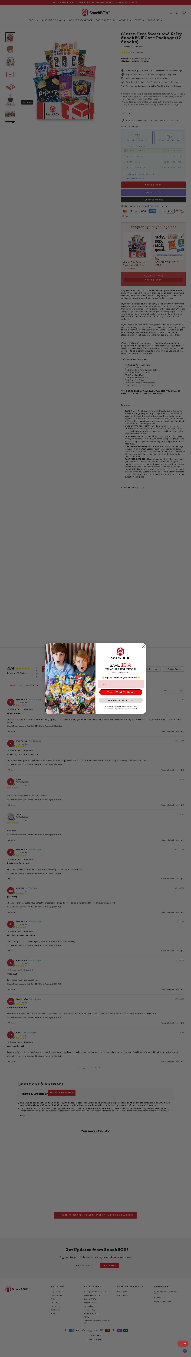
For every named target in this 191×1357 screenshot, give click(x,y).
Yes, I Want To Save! (121, 692)
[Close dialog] (143, 646)
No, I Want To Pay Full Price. (121, 700)
